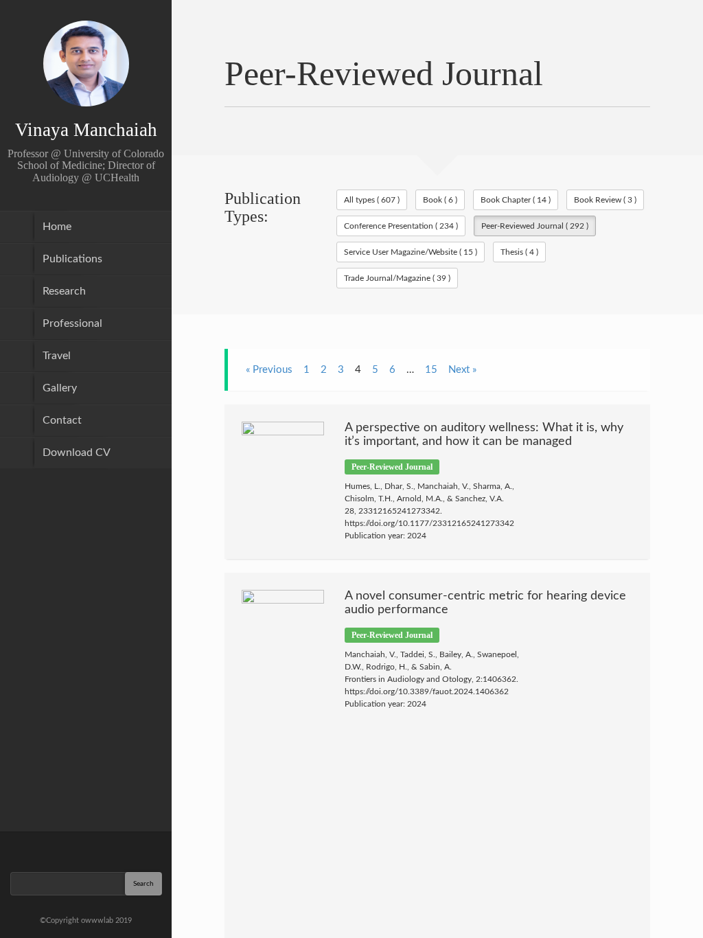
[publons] (121, 851)
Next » (462, 370)
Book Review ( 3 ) (605, 200)
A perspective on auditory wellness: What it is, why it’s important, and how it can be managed (484, 435)
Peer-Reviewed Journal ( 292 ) (534, 226)
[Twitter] (86, 851)
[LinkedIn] (68, 851)
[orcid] (104, 851)
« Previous (269, 370)
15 (431, 370)
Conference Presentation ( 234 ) (401, 226)
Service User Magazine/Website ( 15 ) (410, 252)
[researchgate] (50, 851)
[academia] (139, 851)
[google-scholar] (32, 851)
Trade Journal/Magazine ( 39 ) (397, 278)
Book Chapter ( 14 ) (516, 200)
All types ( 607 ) (372, 200)
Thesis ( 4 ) (519, 252)
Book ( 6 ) (440, 200)
